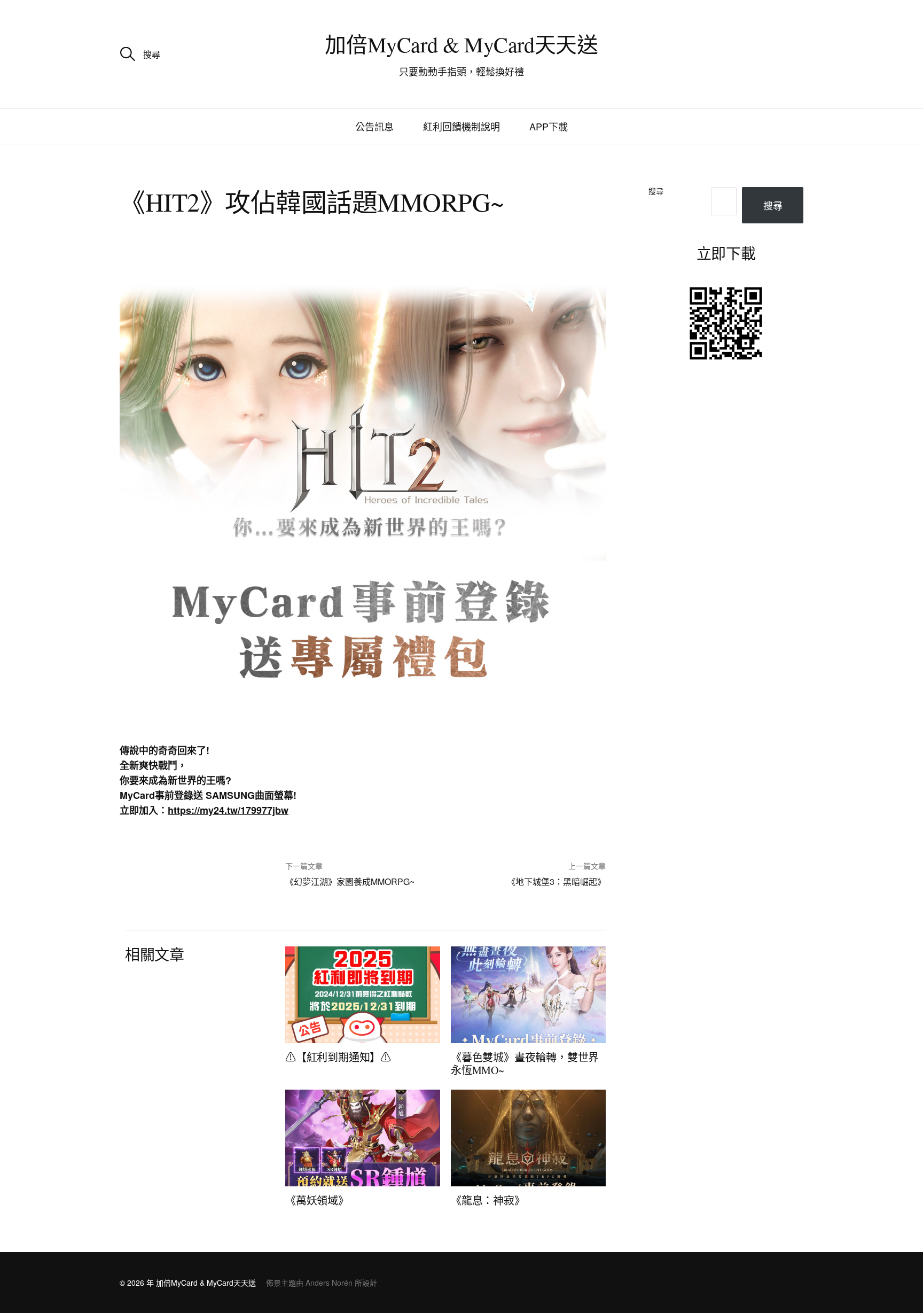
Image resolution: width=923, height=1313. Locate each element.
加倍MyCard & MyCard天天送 (461, 44)
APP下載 (548, 126)
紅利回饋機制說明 (461, 126)
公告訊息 (374, 126)
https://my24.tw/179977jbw (228, 810)
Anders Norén (329, 1282)
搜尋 (655, 191)
